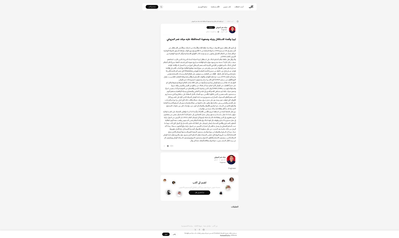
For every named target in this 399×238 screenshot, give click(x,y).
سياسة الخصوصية (187, 226)
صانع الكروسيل (202, 7)
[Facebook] (199, 230)
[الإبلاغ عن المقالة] (164, 146)
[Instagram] (203, 230)
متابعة (210, 27)
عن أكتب (215, 226)
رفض (174, 234)
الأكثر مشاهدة (215, 7)
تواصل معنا (207, 226)
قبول (166, 234)
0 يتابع (216, 160)
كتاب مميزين (227, 7)
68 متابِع (223, 160)
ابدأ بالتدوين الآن (199, 192)
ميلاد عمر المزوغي (221, 27)
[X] (195, 230)
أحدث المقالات (239, 7)
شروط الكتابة (198, 226)
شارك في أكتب (152, 7)
